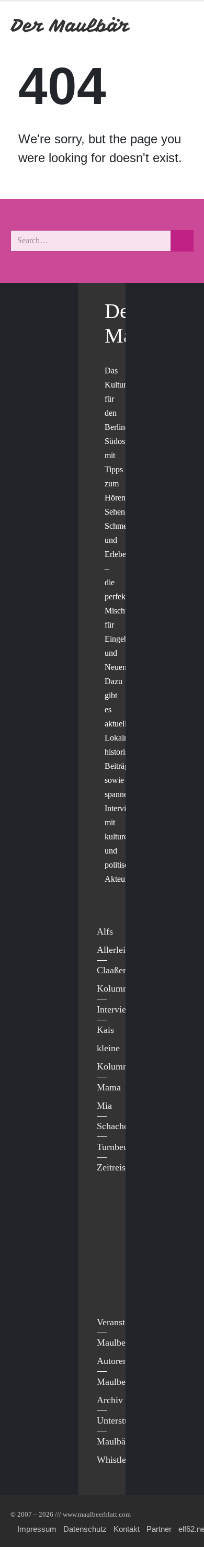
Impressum (36, 1529)
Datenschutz (85, 1529)
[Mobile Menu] (181, 25)
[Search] (182, 241)
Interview (115, 1009)
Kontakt (127, 1529)
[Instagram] (107, 1270)
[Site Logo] (70, 25)
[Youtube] (107, 1248)
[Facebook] (107, 1205)
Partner (159, 1529)
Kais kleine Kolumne (114, 1048)
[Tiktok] (107, 1292)
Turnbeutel (117, 1147)
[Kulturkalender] (156, 25)
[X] (107, 1227)
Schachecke (119, 1126)
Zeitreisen (115, 1167)
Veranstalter (119, 1322)
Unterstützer (120, 1420)
